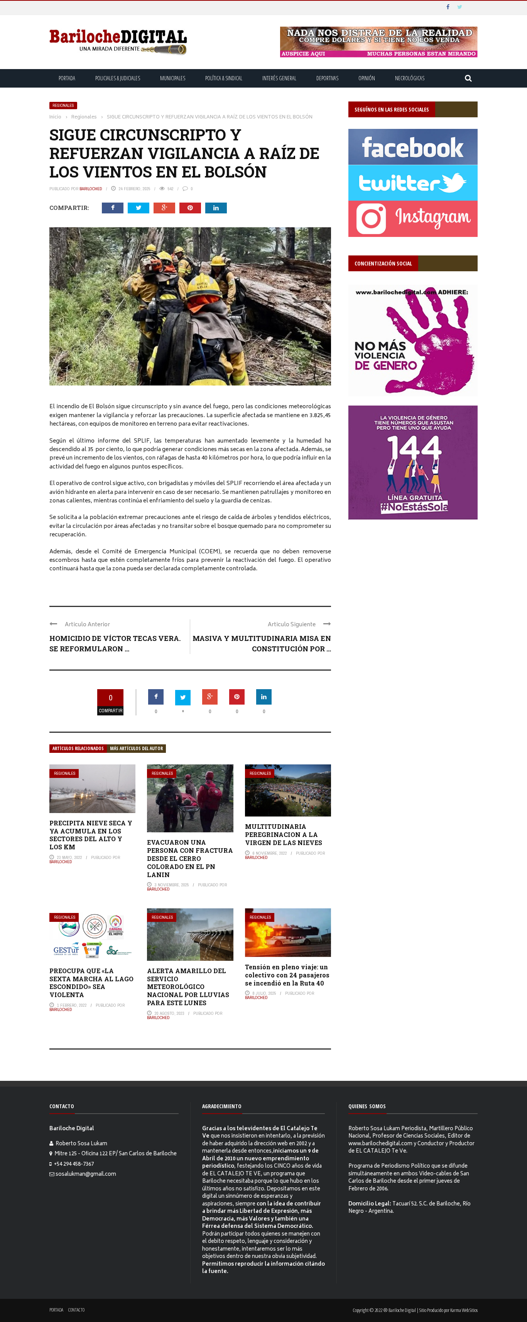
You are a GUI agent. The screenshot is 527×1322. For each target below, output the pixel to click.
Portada (67, 78)
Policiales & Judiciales (117, 78)
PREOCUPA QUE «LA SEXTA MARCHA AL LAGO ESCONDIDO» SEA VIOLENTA (91, 983)
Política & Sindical (223, 78)
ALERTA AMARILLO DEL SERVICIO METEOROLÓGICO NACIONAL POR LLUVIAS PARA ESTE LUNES (188, 987)
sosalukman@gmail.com (86, 1174)
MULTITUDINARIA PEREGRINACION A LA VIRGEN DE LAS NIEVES (283, 834)
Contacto (76, 1310)
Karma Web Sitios (464, 1310)
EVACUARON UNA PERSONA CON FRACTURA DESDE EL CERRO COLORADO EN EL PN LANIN (190, 858)
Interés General (279, 78)
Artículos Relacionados (78, 748)
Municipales (172, 78)
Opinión (366, 78)
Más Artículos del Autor (136, 748)
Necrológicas (409, 78)
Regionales (63, 105)
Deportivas (327, 78)
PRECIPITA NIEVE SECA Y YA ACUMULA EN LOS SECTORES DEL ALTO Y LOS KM (90, 835)
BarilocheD (90, 188)
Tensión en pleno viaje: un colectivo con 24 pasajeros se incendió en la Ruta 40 (287, 975)
